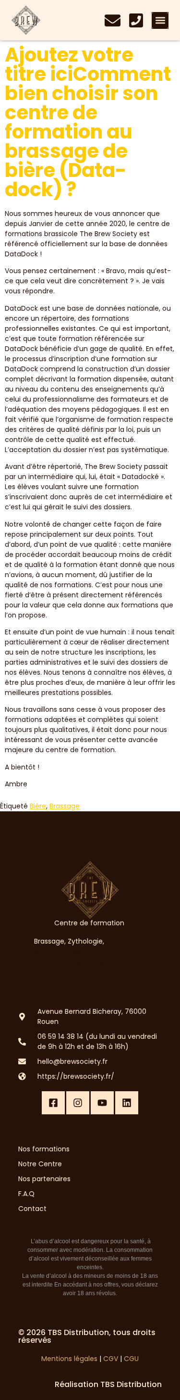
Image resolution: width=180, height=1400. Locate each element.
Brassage (64, 806)
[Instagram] (77, 1102)
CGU (131, 1358)
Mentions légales (69, 1358)
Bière (38, 806)
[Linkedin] (126, 1102)
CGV (110, 1358)
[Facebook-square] (53, 1102)
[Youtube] (102, 1102)
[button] (160, 20)
